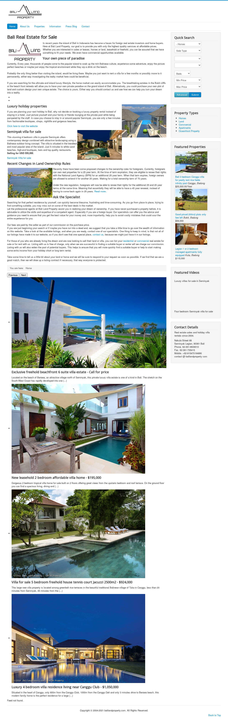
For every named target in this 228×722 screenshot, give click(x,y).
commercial (143, 241)
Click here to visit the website (22, 126)
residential (128, 241)
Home (12, 26)
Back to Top (214, 715)
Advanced (182, 94)
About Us (25, 26)
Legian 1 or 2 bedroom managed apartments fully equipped (188, 252)
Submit (195, 94)
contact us (98, 234)
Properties (39, 26)
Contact (86, 26)
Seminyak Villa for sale (19, 158)
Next (23, 275)
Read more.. (100, 191)
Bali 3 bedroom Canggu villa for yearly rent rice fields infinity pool (189, 180)
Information (55, 26)
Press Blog (71, 26)
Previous (13, 275)
